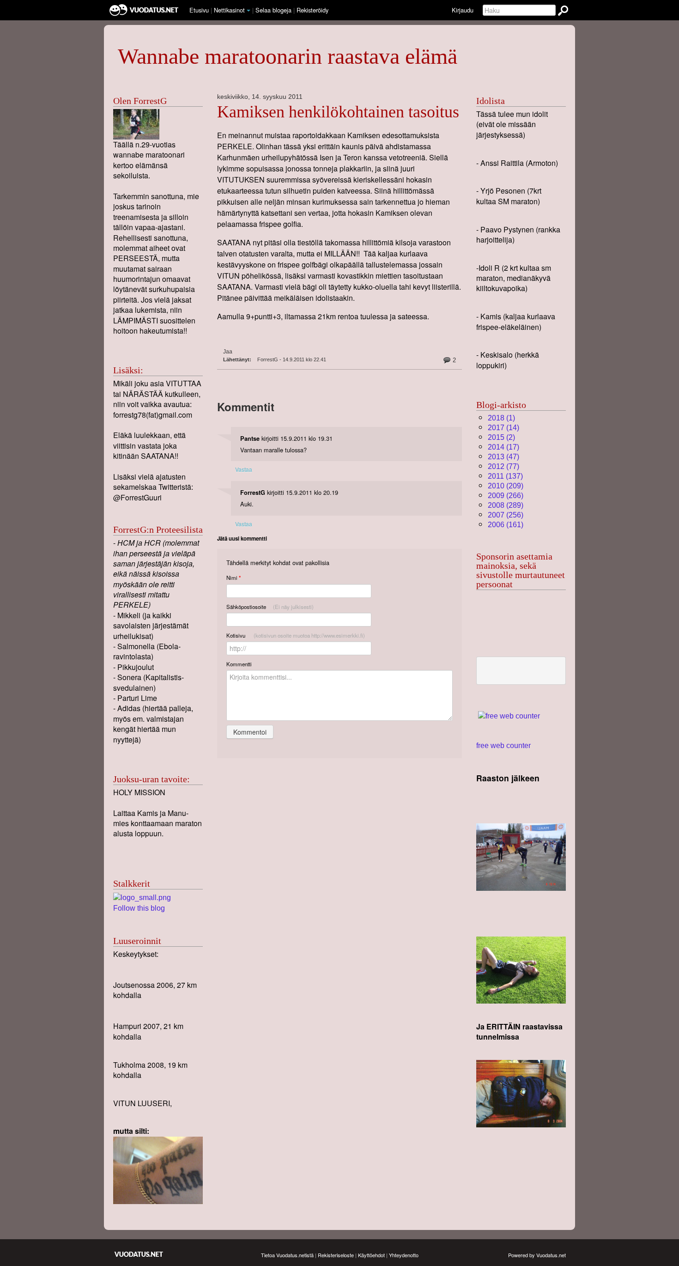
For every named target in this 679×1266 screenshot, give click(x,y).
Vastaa (243, 469)
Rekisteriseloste (336, 1255)
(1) (501, 418)
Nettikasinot (229, 10)
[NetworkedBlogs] (142, 897)
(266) (505, 495)
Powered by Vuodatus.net (537, 1255)
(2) (501, 437)
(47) (503, 457)
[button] (248, 11)
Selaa (273, 10)
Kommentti (239, 664)
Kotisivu (295, 635)
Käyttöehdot (371, 1255)
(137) (505, 476)
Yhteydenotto (403, 1255)
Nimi (233, 578)
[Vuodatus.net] (139, 1254)
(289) (505, 505)
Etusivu (199, 10)
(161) (505, 525)
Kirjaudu (462, 10)
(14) (503, 428)
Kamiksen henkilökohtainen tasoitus (338, 112)
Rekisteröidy (312, 10)
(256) (505, 515)
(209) (505, 486)
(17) (503, 447)
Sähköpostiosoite (270, 606)
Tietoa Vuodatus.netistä (287, 1255)
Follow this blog (139, 908)
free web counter (503, 745)
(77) (503, 466)
